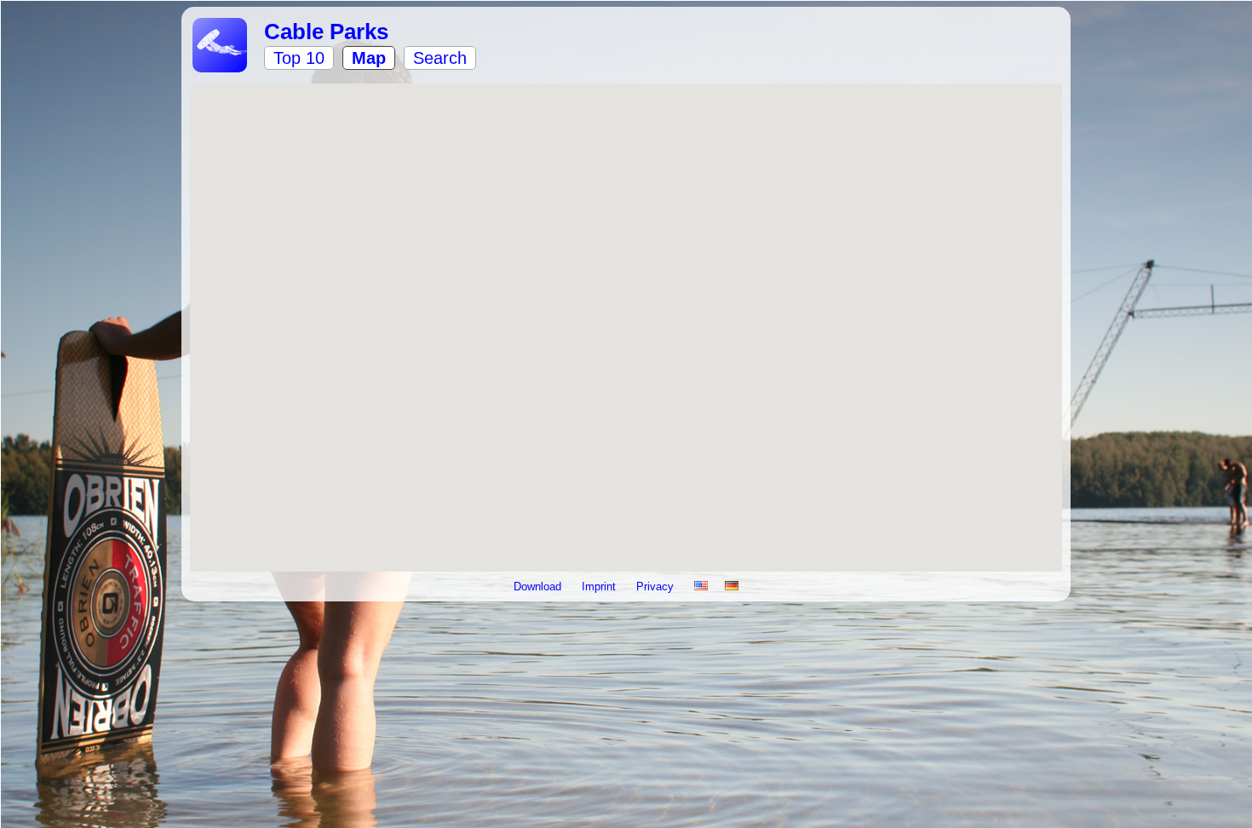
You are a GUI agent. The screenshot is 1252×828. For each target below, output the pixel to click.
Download (539, 586)
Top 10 (298, 58)
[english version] (701, 586)
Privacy (656, 586)
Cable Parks (326, 31)
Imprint (600, 586)
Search (440, 58)
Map (369, 58)
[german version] (731, 586)
